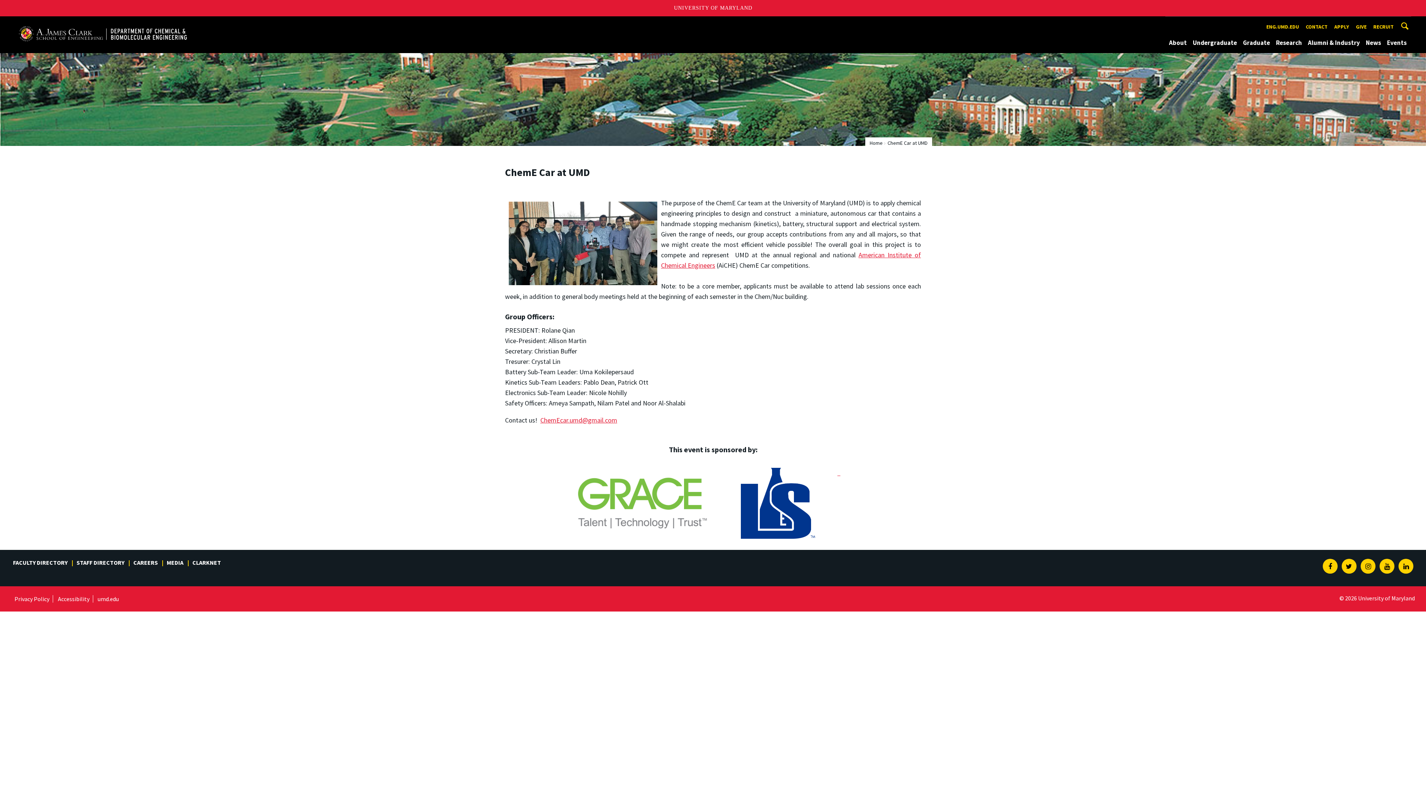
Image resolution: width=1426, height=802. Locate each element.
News (1373, 43)
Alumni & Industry (1334, 43)
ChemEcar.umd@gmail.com (578, 420)
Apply (1341, 26)
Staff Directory (100, 562)
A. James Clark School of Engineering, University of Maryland (103, 23)
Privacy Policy (31, 599)
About (1178, 43)
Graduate (1256, 43)
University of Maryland (713, 8)
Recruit (1383, 26)
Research (1289, 43)
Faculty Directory (40, 562)
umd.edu (108, 599)
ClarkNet (206, 562)
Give (1361, 26)
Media (175, 562)
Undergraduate (1215, 43)
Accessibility (73, 599)
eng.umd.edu (1282, 26)
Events (1397, 43)
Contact (1317, 26)
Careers (145, 562)
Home (876, 143)
